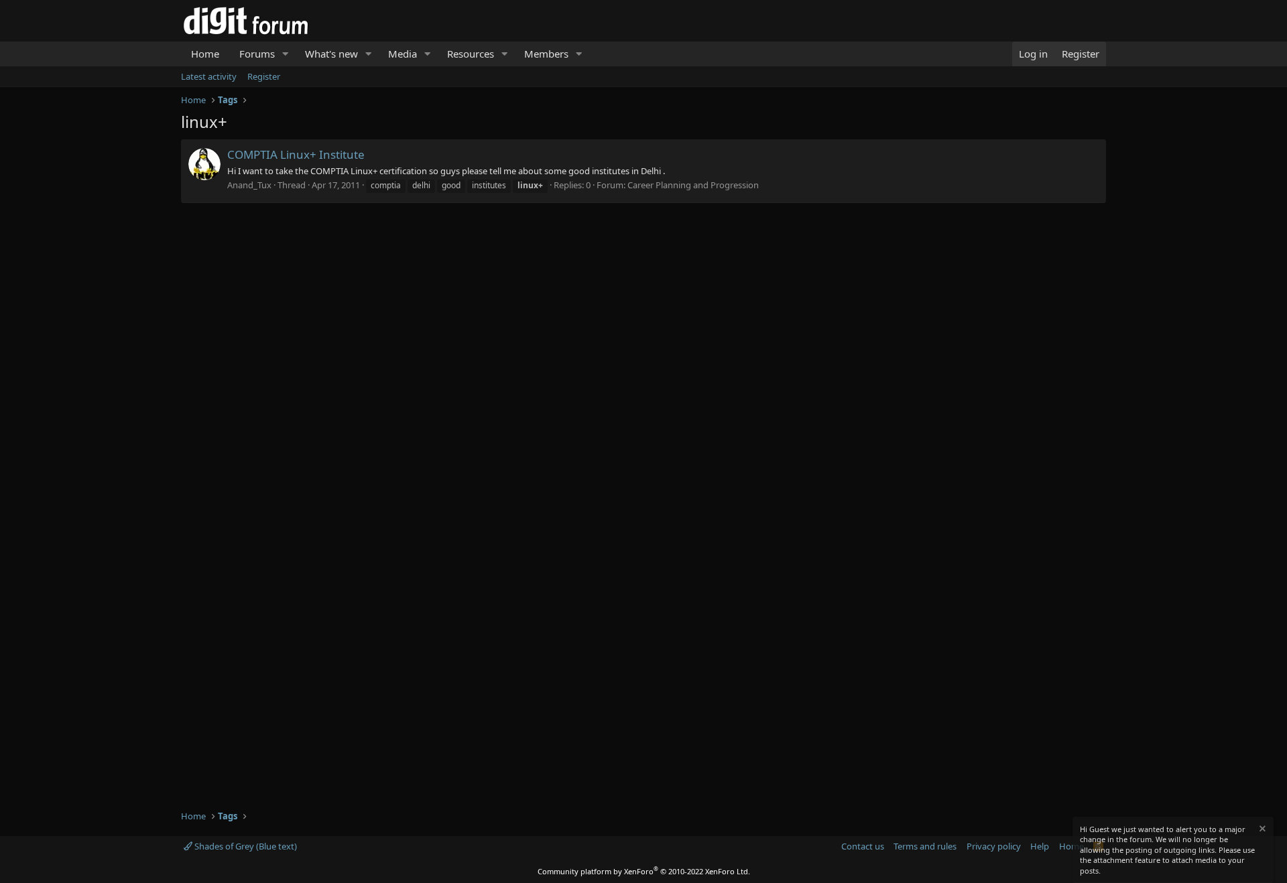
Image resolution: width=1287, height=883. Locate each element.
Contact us (862, 846)
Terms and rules (925, 846)
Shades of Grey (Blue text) (244, 846)
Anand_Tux (249, 185)
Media (402, 53)
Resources (470, 53)
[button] (285, 54)
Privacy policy (994, 846)
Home (205, 53)
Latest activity (209, 76)
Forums (257, 53)
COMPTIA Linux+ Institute (296, 154)
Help (1039, 846)
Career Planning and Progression (693, 185)
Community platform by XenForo (644, 871)
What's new (331, 53)
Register (263, 76)
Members (546, 53)
